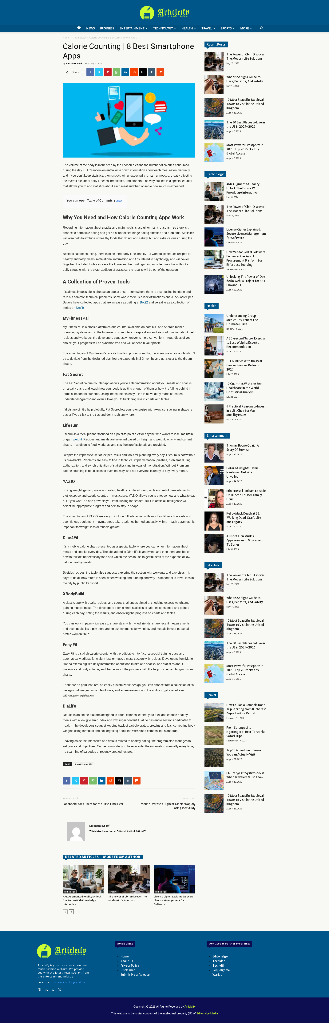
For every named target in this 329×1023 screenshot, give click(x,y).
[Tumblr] (151, 72)
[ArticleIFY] (164, 12)
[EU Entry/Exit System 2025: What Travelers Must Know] (214, 780)
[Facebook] (90, 72)
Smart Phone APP (83, 764)
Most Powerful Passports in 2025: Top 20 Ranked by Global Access (244, 149)
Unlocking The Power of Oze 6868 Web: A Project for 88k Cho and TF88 (245, 281)
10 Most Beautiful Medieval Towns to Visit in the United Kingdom (245, 104)
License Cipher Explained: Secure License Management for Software (173, 900)
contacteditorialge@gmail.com (69, 982)
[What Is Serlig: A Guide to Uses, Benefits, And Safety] (214, 84)
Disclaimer (128, 970)
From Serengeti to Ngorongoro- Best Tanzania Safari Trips (245, 732)
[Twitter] (99, 72)
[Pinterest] (108, 72)
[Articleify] (62, 951)
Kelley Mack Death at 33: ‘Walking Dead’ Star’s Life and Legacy (243, 518)
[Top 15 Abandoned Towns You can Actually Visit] (214, 757)
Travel (206, 28)
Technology (163, 28)
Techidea (218, 961)
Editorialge (220, 956)
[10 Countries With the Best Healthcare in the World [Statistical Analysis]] (214, 391)
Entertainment (132, 28)
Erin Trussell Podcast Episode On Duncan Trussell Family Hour (246, 495)
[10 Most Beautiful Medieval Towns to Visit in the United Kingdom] (214, 107)
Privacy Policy (130, 965)
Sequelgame (221, 970)
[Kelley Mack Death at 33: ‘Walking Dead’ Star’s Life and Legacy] (214, 521)
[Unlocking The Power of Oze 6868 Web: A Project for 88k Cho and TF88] (214, 284)
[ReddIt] (134, 72)
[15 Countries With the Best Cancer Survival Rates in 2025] (214, 368)
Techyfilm (219, 965)
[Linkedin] (125, 72)
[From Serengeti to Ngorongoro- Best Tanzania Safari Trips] (214, 735)
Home (66, 37)
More (244, 28)
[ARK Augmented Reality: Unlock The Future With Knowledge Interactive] (83, 879)
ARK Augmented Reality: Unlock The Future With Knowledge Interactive (82, 900)
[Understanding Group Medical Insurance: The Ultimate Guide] (214, 323)
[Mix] (160, 72)
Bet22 (144, 302)
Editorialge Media (207, 1013)
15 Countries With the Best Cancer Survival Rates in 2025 (244, 365)
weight (77, 439)
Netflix (80, 307)
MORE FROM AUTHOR (121, 857)
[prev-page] (65, 911)
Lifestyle (113, 892)
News (90, 28)
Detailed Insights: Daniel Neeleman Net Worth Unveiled (242, 472)
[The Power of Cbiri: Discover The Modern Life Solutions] (129, 879)
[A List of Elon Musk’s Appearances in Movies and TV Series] (214, 543)
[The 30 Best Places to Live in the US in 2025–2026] (214, 129)
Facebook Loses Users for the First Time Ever (93, 804)
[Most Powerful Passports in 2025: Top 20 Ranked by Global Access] (214, 152)
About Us (127, 961)
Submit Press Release (135, 975)
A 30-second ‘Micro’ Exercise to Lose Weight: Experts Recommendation (246, 343)
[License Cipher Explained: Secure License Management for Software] (174, 879)
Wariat (217, 975)
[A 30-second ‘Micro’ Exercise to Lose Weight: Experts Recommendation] (214, 345)
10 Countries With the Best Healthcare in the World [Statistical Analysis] (244, 388)
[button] (261, 28)
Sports (226, 28)
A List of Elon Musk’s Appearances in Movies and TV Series (244, 540)
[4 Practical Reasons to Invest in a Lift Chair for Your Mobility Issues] (214, 413)
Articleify (190, 1006)
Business (107, 28)
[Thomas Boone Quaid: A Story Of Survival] (214, 453)
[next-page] (71, 911)
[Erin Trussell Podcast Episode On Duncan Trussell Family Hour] (214, 498)
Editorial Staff (74, 63)
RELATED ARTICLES (82, 857)
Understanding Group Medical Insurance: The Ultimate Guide (242, 320)
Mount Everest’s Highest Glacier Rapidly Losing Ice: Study (168, 806)
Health (187, 28)
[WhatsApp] (116, 72)
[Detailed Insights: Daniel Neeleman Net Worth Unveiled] (214, 475)
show (119, 200)
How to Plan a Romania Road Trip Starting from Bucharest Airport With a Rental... (246, 709)
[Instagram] (39, 990)
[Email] (143, 72)
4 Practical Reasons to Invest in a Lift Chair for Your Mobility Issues (246, 411)
